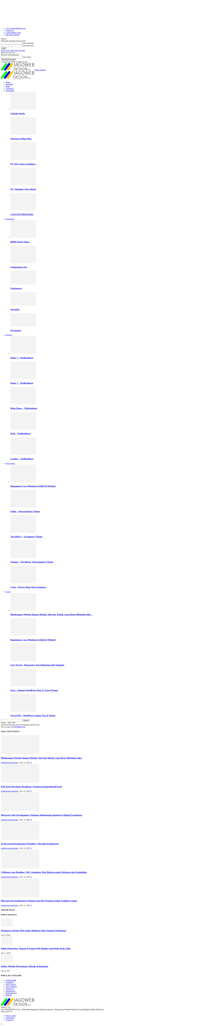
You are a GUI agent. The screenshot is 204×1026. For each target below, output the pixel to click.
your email (27, 57)
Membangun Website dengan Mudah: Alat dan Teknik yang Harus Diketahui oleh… (51, 614)
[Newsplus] (23, 305)
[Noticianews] (23, 284)
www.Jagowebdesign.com (15, 28)
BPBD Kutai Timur (20, 242)
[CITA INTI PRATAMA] (23, 210)
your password (28, 46)
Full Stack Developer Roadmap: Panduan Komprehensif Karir (31, 786)
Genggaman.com (18, 267)
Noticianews (16, 288)
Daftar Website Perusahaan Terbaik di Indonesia (24, 966)
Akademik (9, 89)
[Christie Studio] (23, 109)
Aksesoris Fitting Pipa (21, 138)
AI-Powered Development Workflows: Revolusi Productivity (30, 844)
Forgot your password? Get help (13, 50)
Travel (8, 592)
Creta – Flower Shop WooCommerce (28, 587)
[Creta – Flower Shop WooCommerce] (23, 583)
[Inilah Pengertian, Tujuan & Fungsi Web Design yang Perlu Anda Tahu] (7, 944)
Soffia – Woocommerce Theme (25, 511)
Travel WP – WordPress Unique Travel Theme (32, 715)
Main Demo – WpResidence (23, 408)
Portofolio (9, 84)
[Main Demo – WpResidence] (23, 404)
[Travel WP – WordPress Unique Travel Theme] (23, 711)
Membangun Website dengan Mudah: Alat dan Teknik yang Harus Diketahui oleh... (42, 758)
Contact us (10, 1020)
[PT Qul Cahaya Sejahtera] (23, 159)
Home (8, 82)
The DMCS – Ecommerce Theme (26, 536)
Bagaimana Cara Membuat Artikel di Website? (33, 486)
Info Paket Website (13, 35)
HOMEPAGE (20, 727)
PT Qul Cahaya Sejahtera (23, 164)
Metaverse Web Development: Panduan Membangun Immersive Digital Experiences (41, 815)
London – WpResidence (22, 459)
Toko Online (10, 463)
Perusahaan (10, 91)
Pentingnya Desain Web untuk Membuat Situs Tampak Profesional (33, 930)
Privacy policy (11, 1016)
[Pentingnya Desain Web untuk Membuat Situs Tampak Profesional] (7, 926)
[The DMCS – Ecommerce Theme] (23, 532)
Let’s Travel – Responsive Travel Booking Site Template (37, 665)
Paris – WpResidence (20, 433)
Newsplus (14, 309)
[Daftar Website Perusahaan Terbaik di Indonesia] (7, 962)
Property (9, 335)
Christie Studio (17, 113)
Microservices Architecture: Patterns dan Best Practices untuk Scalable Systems (39, 901)
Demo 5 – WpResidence (21, 358)
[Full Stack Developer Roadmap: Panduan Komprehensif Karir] (20, 782)
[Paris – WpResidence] (23, 429)
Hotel (8, 86)
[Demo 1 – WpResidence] (23, 378)
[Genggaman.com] (23, 263)
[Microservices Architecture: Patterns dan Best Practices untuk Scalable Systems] (20, 896)
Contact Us (10, 30)
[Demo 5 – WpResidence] (23, 353)
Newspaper (15, 330)
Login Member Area (13, 33)
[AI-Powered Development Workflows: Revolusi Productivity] (20, 839)
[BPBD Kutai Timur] (23, 237)
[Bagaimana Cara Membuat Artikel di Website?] (23, 482)
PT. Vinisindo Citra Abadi (23, 189)
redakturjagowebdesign (9, 763)
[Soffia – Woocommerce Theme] (23, 507)
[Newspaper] (23, 326)
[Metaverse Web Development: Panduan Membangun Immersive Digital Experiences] (20, 811)
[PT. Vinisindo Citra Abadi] (23, 185)
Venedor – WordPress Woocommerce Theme (31, 562)
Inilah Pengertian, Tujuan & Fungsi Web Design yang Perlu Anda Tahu (36, 948)
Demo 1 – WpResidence (21, 383)
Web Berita (10, 219)
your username (28, 43)
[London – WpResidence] (23, 454)
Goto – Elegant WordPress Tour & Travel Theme (34, 690)
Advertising (10, 1018)
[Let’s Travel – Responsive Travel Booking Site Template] (23, 661)
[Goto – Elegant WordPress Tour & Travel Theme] (23, 686)
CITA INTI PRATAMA (21, 214)
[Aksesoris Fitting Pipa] (23, 134)
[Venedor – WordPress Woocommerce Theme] (23, 557)
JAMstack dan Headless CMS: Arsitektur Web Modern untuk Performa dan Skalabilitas (44, 872)
